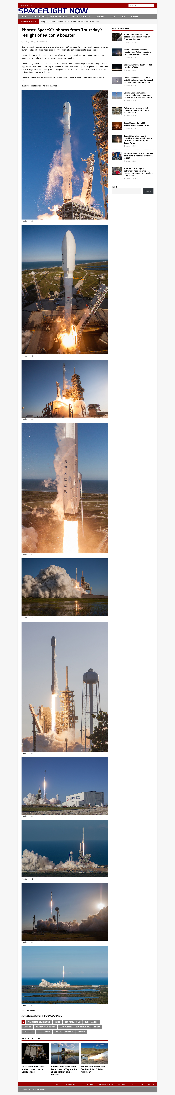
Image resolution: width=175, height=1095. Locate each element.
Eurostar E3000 (91, 1022)
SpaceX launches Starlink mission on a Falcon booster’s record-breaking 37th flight (137, 51)
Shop (122, 16)
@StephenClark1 (54, 1016)
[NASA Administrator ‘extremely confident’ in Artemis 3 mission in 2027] (117, 156)
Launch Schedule (58, 16)
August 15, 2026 (131, 146)
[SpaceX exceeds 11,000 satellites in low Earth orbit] (117, 126)
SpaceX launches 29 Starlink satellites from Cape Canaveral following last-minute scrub (138, 80)
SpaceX (58, 1032)
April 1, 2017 (28, 42)
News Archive (38, 16)
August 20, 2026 (131, 85)
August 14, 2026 (131, 161)
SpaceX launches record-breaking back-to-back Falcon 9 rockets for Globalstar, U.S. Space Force (138, 139)
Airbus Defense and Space (39, 1022)
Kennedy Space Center (45, 1027)
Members (100, 16)
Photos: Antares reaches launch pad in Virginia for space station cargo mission (64, 1070)
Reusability (28, 1032)
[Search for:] (141, 5)
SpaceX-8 (69, 1032)
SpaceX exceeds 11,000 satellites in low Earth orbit (136, 124)
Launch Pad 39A (83, 1027)
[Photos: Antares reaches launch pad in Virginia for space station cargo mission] (65, 1053)
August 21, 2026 (131, 70)
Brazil (57, 1022)
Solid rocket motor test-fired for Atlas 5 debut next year (93, 1069)
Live (113, 16)
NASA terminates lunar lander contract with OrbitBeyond (33, 1069)
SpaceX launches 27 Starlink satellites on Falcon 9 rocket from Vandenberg (137, 36)
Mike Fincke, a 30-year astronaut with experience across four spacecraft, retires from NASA (138, 172)
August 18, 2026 (131, 115)
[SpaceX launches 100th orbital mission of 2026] (117, 67)
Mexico (97, 1027)
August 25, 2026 (131, 42)
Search (114, 187)
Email (24, 1010)
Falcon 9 (27, 1027)
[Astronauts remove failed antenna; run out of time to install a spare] (117, 110)
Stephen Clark (41, 42)
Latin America (66, 1027)
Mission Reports (80, 16)
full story (34, 86)
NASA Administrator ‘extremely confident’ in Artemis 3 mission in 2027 (138, 155)
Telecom (81, 1032)
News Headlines (120, 28)
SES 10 (47, 1032)
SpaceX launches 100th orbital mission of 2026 (138, 66)
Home (23, 16)
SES (39, 1032)
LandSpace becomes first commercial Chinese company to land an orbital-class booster (138, 95)
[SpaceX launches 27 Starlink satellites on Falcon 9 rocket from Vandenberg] (117, 37)
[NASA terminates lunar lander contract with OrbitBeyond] (35, 1053)
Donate (134, 16)
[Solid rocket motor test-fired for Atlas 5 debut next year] (94, 1053)
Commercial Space (73, 1022)
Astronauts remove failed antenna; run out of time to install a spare (137, 110)
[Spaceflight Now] (53, 12)
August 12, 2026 (131, 178)
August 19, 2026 (131, 100)
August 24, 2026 (131, 57)
